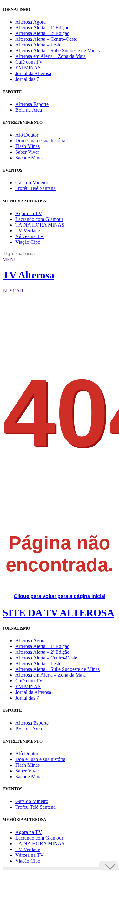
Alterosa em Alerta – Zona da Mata (50, 56)
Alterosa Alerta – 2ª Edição (42, 33)
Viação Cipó (27, 242)
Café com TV (29, 62)
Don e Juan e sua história (40, 140)
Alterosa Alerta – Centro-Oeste (46, 39)
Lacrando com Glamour (39, 219)
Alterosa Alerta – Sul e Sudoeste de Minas (57, 50)
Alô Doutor (26, 134)
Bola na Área (28, 110)
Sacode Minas (29, 157)
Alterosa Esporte (32, 104)
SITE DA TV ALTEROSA (58, 612)
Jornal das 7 (27, 79)
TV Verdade (27, 230)
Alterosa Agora (30, 22)
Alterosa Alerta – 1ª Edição (42, 27)
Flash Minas (27, 146)
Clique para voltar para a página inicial (59, 596)
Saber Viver (27, 152)
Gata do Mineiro (31, 182)
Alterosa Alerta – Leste (38, 44)
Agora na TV (28, 213)
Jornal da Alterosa (33, 73)
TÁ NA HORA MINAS (39, 225)
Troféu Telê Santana (35, 188)
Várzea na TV (29, 236)
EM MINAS (28, 67)
